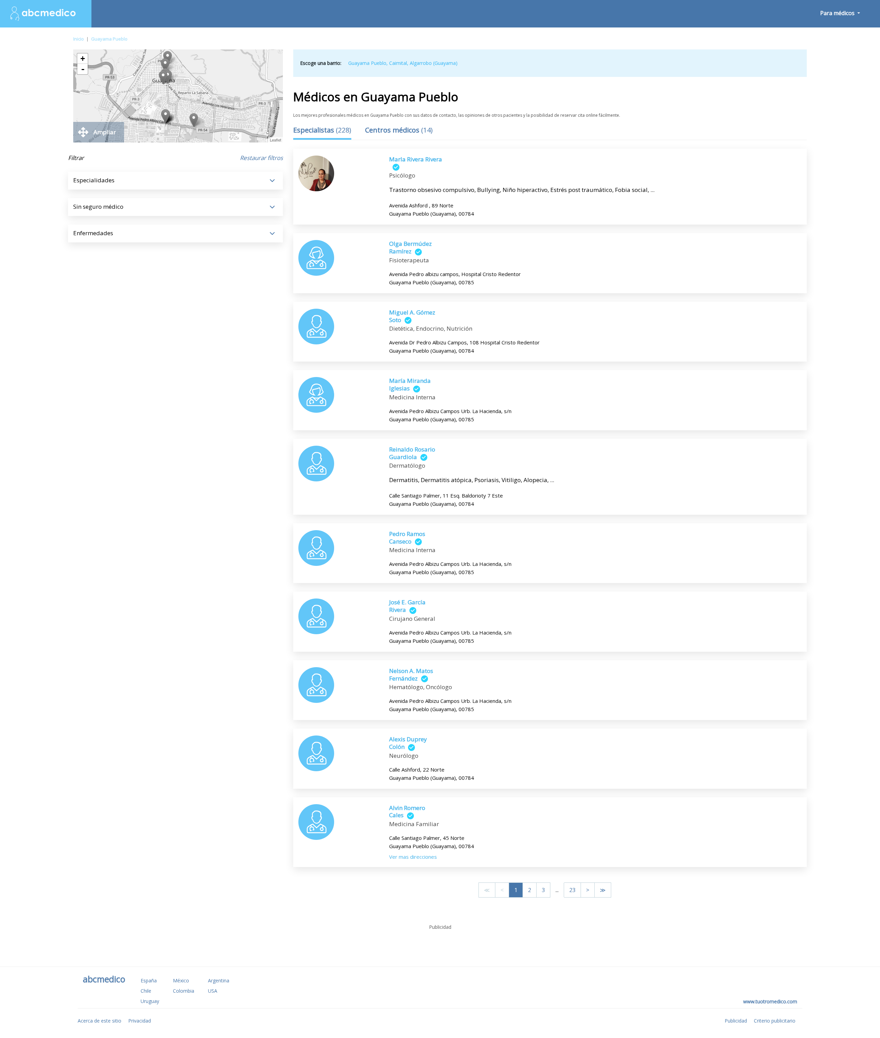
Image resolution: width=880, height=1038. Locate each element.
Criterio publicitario (774, 1020)
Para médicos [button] (838, 13)
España (149, 980)
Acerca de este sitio (99, 1020)
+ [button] (82, 58)
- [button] (82, 69)
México (181, 980)
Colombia (183, 991)
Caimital (398, 63)
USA (212, 991)
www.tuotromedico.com (770, 1001)
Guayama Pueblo (109, 39)
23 (572, 890)
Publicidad (736, 1020)
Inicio (78, 39)
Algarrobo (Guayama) (434, 63)
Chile (146, 991)
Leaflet (275, 139)
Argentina (218, 980)
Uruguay (150, 1001)
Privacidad (139, 1020)
